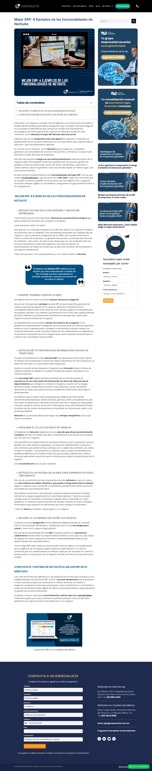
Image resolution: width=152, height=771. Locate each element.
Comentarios (29, 735)
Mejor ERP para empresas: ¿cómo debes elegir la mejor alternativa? (117, 226)
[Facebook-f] (99, 739)
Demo (91, 6)
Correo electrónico (110, 290)
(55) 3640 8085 (108, 715)
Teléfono (27, 719)
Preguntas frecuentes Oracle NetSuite (116, 730)
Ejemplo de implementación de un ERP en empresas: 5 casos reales (116, 196)
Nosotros (66, 6)
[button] (91, 103)
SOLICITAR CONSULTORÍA (35, 746)
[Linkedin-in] (104, 739)
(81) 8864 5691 (114, 697)
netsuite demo (85, 595)
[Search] (134, 21)
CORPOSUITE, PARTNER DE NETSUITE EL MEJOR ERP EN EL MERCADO (48, 114)
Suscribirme (108, 300)
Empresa (27, 703)
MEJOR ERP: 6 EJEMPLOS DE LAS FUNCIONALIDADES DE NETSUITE (46, 111)
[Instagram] (114, 739)
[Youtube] (109, 739)
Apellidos (107, 281)
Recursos (106, 6)
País (26, 727)
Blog (98, 6)
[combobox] (28, 723)
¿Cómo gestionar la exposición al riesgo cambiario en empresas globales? (117, 166)
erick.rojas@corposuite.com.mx (113, 723)
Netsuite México (80, 6)
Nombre (106, 272)
